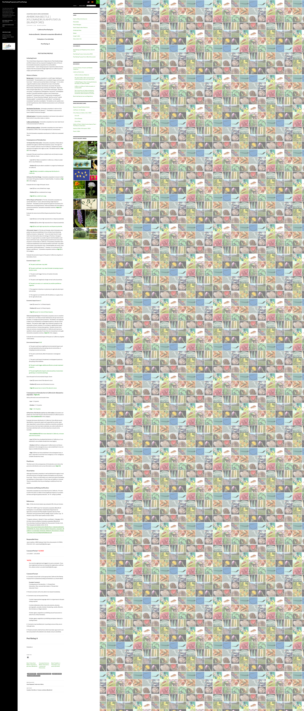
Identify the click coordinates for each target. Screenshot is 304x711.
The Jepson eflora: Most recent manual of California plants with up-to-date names (85, 78)
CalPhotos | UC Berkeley (79, 110)
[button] (80, 150)
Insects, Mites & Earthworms (41, 13)
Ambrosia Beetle (32, 673)
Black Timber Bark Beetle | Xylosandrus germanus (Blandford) (32, 664)
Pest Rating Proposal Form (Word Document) (84, 57)
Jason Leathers (42, 25)
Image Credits (76, 36)
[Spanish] (92, 2)
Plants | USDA (76, 131)
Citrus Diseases (78, 118)
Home (74, 5)
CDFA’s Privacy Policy (6, 35)
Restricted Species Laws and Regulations (83, 96)
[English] (88, 2)
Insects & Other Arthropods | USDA (82, 128)
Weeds (74, 33)
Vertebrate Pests (77, 30)
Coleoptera (30, 13)
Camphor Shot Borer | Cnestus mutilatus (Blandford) (39, 689)
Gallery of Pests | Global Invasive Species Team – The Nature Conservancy (85, 124)
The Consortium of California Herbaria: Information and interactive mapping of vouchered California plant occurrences (84, 92)
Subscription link (77, 39)
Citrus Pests (78, 121)
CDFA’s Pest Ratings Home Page (8, 25)
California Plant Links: (78, 72)
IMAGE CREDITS (82, 5)
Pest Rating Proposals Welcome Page (7, 21)
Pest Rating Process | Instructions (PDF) (83, 54)
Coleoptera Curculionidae (44, 673)
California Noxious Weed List (82, 74)
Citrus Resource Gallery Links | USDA (82, 112)
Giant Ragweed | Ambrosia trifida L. (35, 683)
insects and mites (57, 673)
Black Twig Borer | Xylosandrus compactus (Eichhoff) (55, 664)
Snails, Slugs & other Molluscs (80, 27)
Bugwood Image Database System (81, 107)
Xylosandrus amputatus (34, 675)
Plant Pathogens (77, 24)
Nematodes (76, 21)
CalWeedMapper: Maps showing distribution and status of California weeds (86, 82)
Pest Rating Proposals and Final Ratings (14, 2)
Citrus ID (77, 115)
